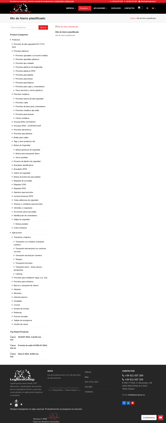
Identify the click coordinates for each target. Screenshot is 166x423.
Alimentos (18, 293)
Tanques (19, 259)
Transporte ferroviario (24, 263)
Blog (86, 377)
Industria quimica (20, 297)
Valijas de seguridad (22, 219)
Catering (19, 274)
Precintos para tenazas (25, 114)
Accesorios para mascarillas (25, 212)
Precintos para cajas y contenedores (30, 86)
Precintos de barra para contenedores (30, 106)
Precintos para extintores (24, 282)
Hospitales (18, 301)
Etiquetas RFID (20, 188)
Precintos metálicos (21, 94)
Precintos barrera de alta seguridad (29, 99)
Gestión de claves (21, 324)
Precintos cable (22, 103)
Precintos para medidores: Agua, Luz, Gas (30, 278)
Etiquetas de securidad (23, 181)
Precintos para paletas (24, 75)
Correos (17, 305)
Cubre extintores (20, 228)
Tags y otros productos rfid (24, 141)
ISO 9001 (88, 387)
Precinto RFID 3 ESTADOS (25, 122)
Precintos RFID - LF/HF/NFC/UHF (27, 126)
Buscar (43, 27)
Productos (16, 40)
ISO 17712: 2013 (91, 382)
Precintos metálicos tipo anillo (27, 110)
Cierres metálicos (23, 118)
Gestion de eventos (21, 309)
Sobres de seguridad (22, 173)
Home (132, 18)
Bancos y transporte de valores (26, 285)
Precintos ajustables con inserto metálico (32, 55)
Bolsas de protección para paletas (27, 177)
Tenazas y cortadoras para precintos (28, 204)
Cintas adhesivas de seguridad (26, 200)
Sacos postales (22, 157)
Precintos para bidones (25, 83)
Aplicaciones (17, 233)
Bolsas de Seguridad (22, 145)
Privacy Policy (57, 390)
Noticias (88, 372)
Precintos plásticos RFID (25, 71)
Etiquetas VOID (20, 184)
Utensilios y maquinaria (23, 208)
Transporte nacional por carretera (29, 255)
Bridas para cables (21, 137)
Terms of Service (71, 390)
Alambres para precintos (23, 192)
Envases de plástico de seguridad (27, 161)
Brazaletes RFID (20, 169)
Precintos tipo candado (25, 63)
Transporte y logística (22, 237)
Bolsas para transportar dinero (27, 153)
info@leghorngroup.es (148, 1)
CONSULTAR (69, 1)
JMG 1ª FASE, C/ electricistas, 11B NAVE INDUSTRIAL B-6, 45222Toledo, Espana (137, 386)
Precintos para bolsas (24, 79)
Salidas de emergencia (23, 320)
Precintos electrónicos (22, 130)
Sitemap (36, 419)
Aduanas (17, 289)
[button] (147, 8)
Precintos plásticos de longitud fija (29, 67)
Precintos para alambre (23, 134)
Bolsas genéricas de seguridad (28, 150)
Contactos (89, 392)
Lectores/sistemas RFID (23, 196)
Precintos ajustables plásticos (27, 59)
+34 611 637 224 (131, 1)
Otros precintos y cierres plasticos (29, 90)
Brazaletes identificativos (23, 165)
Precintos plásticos (21, 51)
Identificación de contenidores (25, 215)
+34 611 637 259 (117, 1)
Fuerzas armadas (21, 316)
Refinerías (18, 313)
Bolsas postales (22, 224)
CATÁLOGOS (59, 1)
